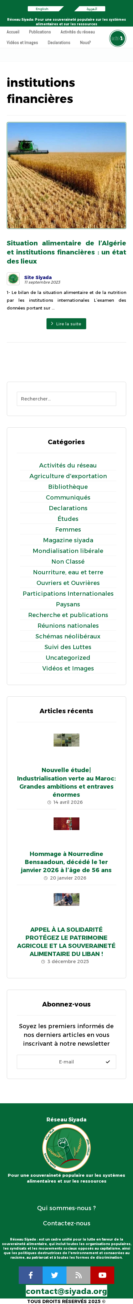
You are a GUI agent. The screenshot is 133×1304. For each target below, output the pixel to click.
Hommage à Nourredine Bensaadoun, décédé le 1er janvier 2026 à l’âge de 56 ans (66, 862)
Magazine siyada (68, 540)
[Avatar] (13, 278)
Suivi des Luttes (68, 647)
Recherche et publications (68, 615)
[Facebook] (31, 1275)
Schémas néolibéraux (68, 636)
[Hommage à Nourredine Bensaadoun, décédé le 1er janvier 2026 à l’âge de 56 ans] (66, 830)
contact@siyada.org (66, 1291)
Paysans (68, 604)
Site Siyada (38, 277)
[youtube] (102, 1275)
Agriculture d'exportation (68, 476)
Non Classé (68, 561)
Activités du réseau (68, 465)
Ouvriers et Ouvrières (68, 583)
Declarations (68, 508)
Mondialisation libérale (68, 551)
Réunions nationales (68, 625)
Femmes (68, 529)
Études (67, 519)
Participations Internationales (68, 593)
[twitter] (54, 1275)
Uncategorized (68, 657)
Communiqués (68, 497)
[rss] (78, 1275)
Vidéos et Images (68, 668)
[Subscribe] (108, 1062)
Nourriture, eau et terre (68, 572)
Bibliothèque (68, 486)
